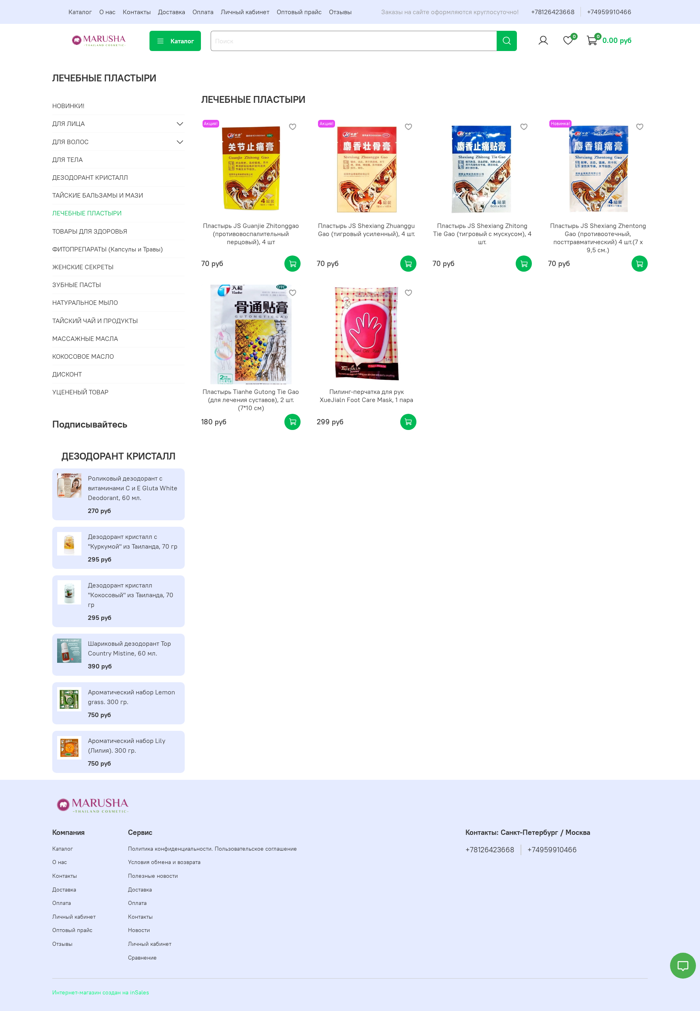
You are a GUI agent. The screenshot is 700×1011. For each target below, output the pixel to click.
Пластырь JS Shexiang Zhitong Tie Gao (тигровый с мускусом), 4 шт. (482, 233)
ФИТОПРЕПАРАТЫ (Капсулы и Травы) (107, 249)
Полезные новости (153, 875)
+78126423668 (552, 12)
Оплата (202, 12)
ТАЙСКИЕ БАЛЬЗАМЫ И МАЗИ (97, 195)
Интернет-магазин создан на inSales (100, 992)
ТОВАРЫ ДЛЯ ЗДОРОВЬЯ (89, 231)
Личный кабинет (245, 12)
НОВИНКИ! (68, 106)
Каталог (80, 12)
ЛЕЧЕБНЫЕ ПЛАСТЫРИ (87, 213)
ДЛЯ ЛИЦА (68, 123)
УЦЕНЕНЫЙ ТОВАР (80, 392)
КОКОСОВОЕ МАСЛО (83, 356)
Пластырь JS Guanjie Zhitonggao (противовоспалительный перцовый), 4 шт (251, 233)
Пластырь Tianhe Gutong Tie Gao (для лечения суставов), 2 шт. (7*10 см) (251, 399)
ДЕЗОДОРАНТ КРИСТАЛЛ (90, 177)
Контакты (137, 12)
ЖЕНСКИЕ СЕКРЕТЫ (82, 267)
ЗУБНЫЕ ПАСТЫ (76, 285)
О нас (107, 12)
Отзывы (340, 12)
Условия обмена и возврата (164, 862)
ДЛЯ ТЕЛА (67, 159)
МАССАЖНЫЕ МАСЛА (85, 338)
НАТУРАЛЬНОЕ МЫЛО (85, 302)
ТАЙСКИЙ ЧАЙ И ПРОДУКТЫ (95, 321)
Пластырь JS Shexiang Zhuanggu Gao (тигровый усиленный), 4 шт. (366, 229)
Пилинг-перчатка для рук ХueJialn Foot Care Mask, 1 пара (366, 395)
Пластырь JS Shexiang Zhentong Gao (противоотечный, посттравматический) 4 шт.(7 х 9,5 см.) (598, 237)
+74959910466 (609, 12)
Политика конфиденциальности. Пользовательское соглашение (212, 848)
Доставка (171, 12)
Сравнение (142, 957)
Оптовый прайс (299, 12)
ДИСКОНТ (67, 374)
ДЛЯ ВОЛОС (70, 142)
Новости (139, 930)
